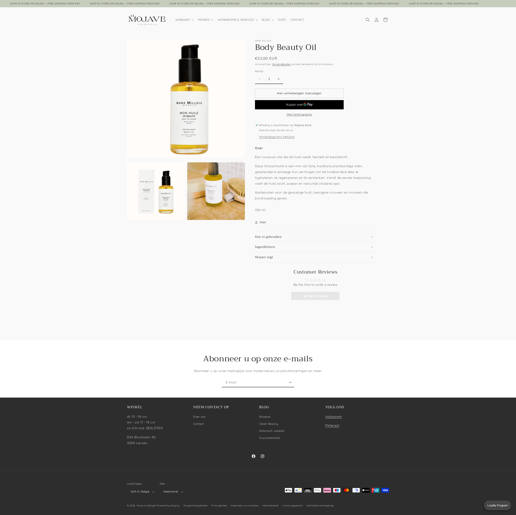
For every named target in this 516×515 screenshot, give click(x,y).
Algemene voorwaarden (245, 505)
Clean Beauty (268, 423)
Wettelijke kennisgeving (320, 505)
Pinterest (332, 425)
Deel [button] (263, 222)
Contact (198, 423)
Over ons (199, 416)
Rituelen (265, 416)
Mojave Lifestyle (146, 505)
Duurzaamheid (269, 438)
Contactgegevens (293, 505)
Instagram (333, 416)
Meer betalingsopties (299, 114)
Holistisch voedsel (271, 431)
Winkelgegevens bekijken (277, 137)
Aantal (259, 71)
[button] (184, 20)
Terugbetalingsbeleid (195, 505)
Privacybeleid (219, 505)
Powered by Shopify (168, 505)
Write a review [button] (315, 296)
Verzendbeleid (270, 505)
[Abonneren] (289, 382)
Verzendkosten (281, 64)
